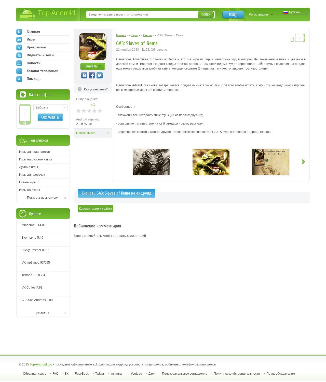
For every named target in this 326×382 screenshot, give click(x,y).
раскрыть (42, 312)
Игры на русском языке (35, 159)
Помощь (33, 79)
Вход (233, 14)
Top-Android (47, 15)
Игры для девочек (32, 174)
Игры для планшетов (34, 152)
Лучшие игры (28, 167)
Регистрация (258, 14)
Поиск (205, 14)
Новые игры (27, 182)
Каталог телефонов (42, 71)
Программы (36, 47)
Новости (33, 63)
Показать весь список (42, 197)
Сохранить (50, 117)
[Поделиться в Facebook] (92, 75)
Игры (31, 39)
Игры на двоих (29, 190)
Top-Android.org (41, 364)
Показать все (85, 133)
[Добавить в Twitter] (100, 75)
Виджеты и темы (40, 55)
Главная (33, 31)
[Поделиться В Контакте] (84, 75)
